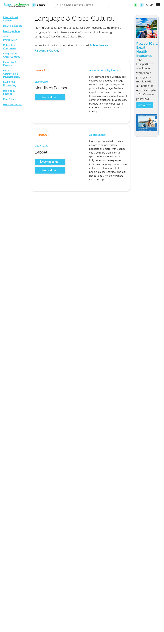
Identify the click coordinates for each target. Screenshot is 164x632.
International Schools (10, 19)
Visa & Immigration (10, 38)
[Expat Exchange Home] (16, 5)
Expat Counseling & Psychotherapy (11, 73)
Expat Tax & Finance (9, 64)
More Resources (12, 104)
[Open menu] (158, 4)
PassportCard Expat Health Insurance (147, 49)
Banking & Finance (9, 92)
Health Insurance (13, 25)
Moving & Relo (11, 31)
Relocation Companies (9, 47)
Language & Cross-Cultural (11, 55)
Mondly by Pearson (51, 87)
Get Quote (144, 105)
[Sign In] (147, 5)
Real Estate (9, 99)
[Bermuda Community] (142, 5)
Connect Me (50, 161)
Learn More (49, 97)
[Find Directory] (135, 5)
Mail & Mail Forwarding (9, 84)
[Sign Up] (151, 5)
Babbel (41, 152)
